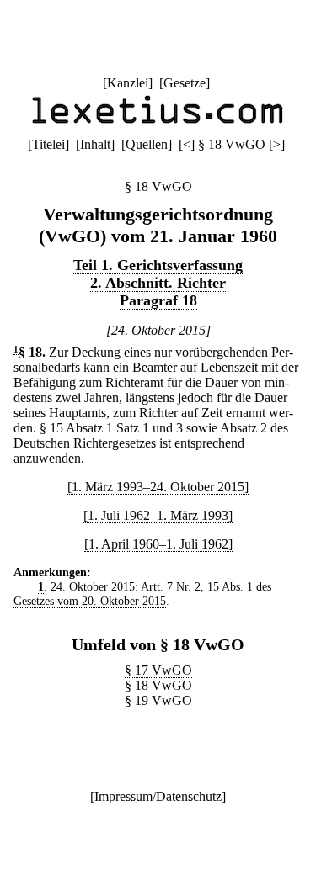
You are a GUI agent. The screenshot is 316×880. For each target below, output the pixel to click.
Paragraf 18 (158, 300)
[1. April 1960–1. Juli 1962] (158, 544)
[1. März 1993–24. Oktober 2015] (158, 487)
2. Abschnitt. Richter (158, 282)
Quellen (147, 144)
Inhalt (95, 144)
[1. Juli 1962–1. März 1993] (158, 515)
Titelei (48, 144)
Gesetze (184, 83)
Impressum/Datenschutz (158, 796)
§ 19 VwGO (158, 700)
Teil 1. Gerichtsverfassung (158, 265)
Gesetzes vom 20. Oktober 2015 (89, 600)
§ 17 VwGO (158, 670)
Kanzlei (127, 83)
